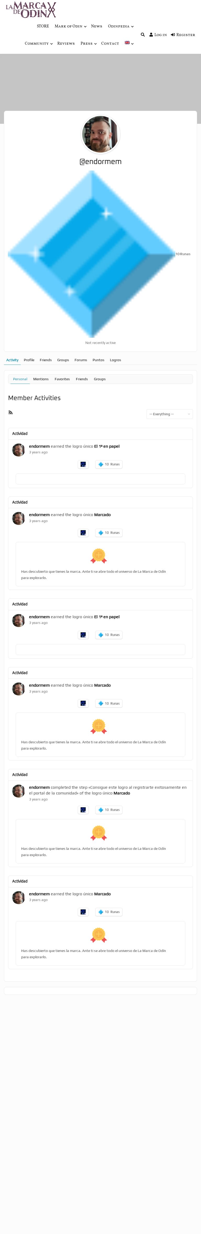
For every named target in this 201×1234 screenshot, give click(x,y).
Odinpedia (119, 26)
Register (185, 35)
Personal (20, 379)
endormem (39, 446)
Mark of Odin (68, 26)
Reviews (66, 43)
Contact (110, 43)
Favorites (62, 379)
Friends (46, 360)
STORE (43, 26)
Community (37, 43)
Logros (115, 360)
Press (87, 43)
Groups (63, 360)
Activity (12, 360)
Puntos (98, 360)
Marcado (102, 514)
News (96, 26)
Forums (81, 360)
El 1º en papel (107, 446)
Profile (29, 360)
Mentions (41, 379)
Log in (160, 35)
